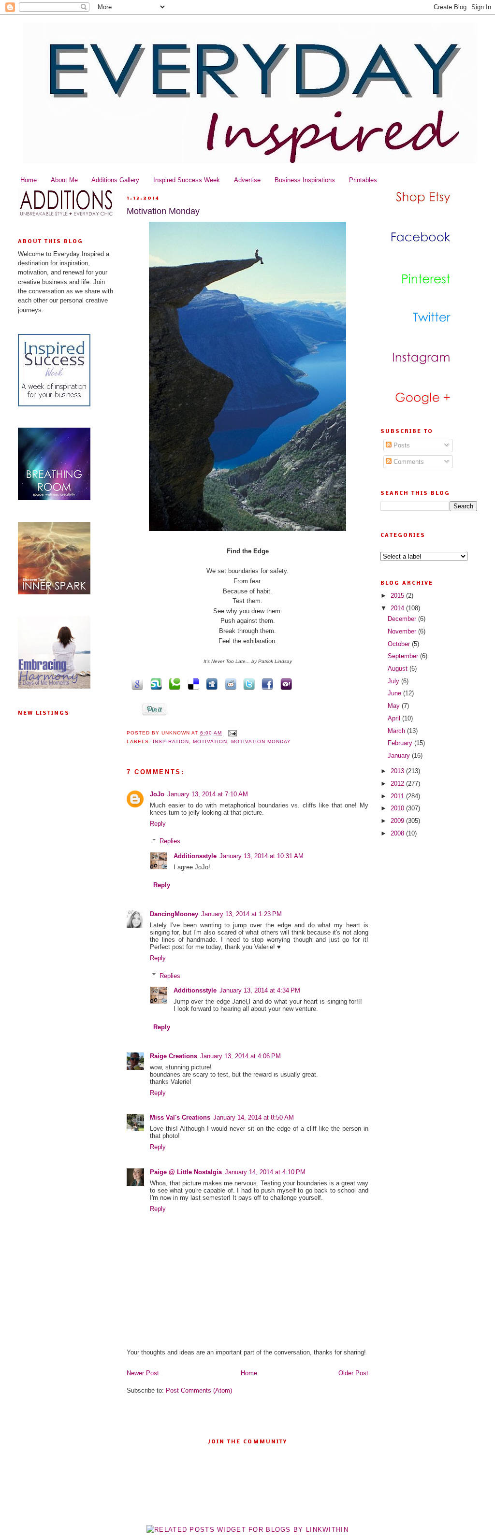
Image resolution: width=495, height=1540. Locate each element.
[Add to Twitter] (247, 683)
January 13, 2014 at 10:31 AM (261, 856)
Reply (158, 823)
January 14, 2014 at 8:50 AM (253, 1117)
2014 (398, 608)
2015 (398, 595)
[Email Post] (231, 732)
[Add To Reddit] (228, 683)
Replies (170, 841)
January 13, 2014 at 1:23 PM (241, 914)
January (400, 755)
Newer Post (143, 1373)
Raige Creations (173, 1056)
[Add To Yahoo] (284, 683)
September (404, 656)
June (395, 693)
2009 (398, 820)
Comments (408, 461)
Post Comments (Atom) (199, 1390)
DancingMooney (174, 914)
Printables (363, 180)
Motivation (210, 741)
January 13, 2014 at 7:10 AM (207, 794)
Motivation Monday (163, 211)
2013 (398, 771)
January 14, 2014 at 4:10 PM (265, 1172)
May (395, 705)
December (403, 618)
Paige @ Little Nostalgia (186, 1172)
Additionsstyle (195, 856)
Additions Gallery (115, 180)
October (400, 644)
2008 (398, 833)
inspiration (171, 741)
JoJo (157, 794)
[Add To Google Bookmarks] (136, 683)
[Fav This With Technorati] (173, 683)
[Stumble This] (154, 683)
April (395, 718)
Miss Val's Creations (180, 1117)
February (401, 743)
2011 (398, 796)
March (397, 730)
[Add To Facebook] (266, 683)
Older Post (353, 1373)
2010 (398, 808)
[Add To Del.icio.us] (191, 683)
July (394, 681)
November (403, 631)
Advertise (247, 180)
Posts (401, 445)
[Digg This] (210, 683)
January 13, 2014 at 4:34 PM (259, 990)
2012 (398, 783)
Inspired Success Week (186, 180)
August (398, 668)
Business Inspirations (305, 180)
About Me (64, 180)
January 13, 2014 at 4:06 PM (240, 1056)
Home (28, 180)
